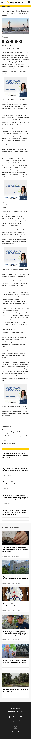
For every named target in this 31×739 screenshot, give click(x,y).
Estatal (4, 6)
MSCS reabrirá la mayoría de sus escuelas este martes (13, 483)
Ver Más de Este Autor (8, 443)
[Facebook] (9, 716)
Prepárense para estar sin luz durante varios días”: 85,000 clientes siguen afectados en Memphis (14, 512)
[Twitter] (13, 716)
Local (8, 6)
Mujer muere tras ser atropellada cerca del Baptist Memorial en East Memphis (15, 470)
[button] (2, 2)
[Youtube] (21, 716)
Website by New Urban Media (15, 711)
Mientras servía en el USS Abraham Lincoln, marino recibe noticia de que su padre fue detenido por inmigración (15, 497)
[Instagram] (17, 716)
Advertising (15, 731)
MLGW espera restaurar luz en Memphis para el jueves (15, 690)
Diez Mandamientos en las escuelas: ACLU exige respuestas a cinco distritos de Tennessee (15, 455)
